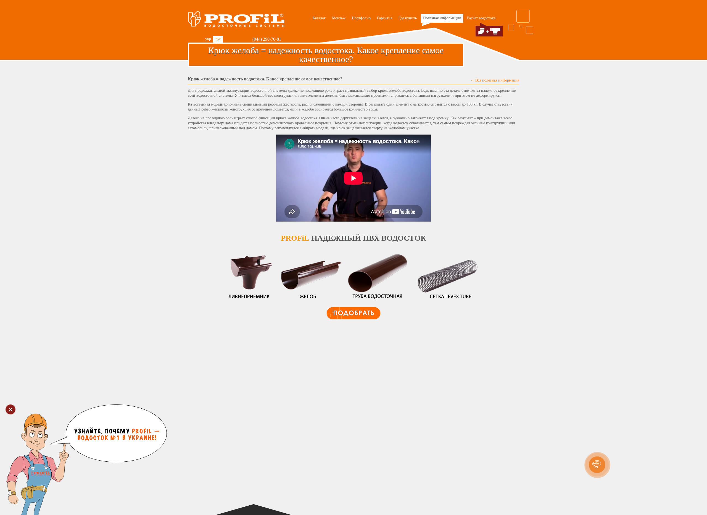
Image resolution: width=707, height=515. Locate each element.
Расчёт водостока (481, 18)
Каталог (319, 18)
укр (208, 39)
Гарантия (384, 18)
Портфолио (361, 18)
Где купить (408, 18)
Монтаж (338, 18)
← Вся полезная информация (494, 80)
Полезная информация (442, 18)
